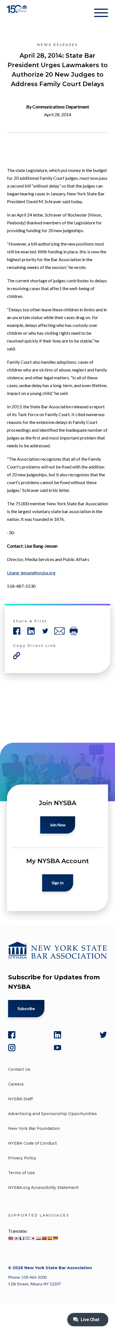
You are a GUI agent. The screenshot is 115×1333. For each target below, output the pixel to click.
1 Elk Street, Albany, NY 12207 (34, 1283)
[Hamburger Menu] (101, 14)
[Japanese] (32, 1238)
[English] (10, 1238)
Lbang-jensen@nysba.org (31, 572)
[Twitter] (103, 1034)
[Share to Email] (59, 631)
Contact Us (19, 1069)
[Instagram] (11, 1047)
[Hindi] (38, 1238)
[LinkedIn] (57, 1034)
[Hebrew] (27, 1238)
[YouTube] (57, 1047)
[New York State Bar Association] (17, 13)
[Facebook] (11, 1034)
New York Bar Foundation (34, 1128)
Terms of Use (21, 1172)
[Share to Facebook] (16, 631)
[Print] (73, 631)
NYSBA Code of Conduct (32, 1143)
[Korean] (16, 1238)
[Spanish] (49, 1238)
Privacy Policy (22, 1157)
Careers (16, 1084)
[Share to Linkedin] (31, 631)
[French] (21, 1238)
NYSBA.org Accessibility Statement (43, 1187)
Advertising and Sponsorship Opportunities (52, 1113)
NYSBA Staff (20, 1098)
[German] (55, 1238)
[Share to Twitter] (45, 631)
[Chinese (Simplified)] (44, 1238)
